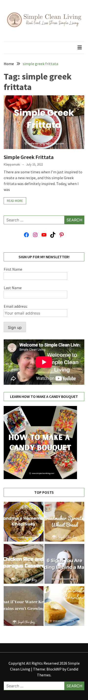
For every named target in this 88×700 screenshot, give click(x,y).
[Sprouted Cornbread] (64, 606)
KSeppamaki (12, 164)
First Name (13, 269)
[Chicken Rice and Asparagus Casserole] (24, 564)
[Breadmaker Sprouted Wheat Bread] (64, 522)
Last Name (13, 287)
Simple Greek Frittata (29, 157)
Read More (15, 201)
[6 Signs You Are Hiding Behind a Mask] (64, 564)
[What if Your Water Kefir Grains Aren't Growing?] (24, 606)
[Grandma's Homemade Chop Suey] (24, 522)
